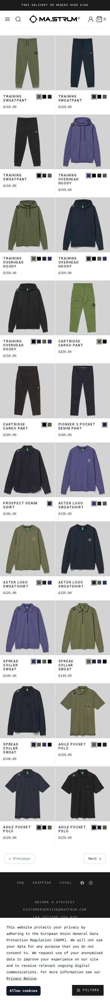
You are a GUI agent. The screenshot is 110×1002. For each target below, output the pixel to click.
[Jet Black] (44, 97)
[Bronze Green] (39, 97)
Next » (94, 859)
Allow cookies (23, 991)
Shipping (42, 883)
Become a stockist (55, 902)
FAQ (20, 883)
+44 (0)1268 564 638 (55, 917)
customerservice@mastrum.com (55, 910)
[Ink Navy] (50, 97)
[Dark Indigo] (105, 425)
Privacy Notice (21, 978)
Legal (66, 883)
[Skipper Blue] (89, 175)
